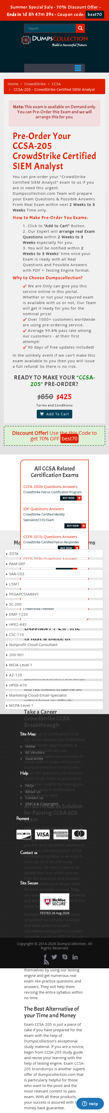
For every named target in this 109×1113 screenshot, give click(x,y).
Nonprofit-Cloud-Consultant (33, 644)
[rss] (46, 962)
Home (13, 83)
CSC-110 (16, 634)
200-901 (16, 654)
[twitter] (54, 956)
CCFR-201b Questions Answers (50, 536)
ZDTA (13, 553)
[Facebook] (45, 956)
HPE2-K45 (17, 624)
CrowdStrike (35, 83)
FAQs (29, 785)
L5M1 (13, 583)
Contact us (34, 798)
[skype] (64, 956)
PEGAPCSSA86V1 (23, 593)
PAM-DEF (16, 563)
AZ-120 (15, 674)
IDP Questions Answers (43, 508)
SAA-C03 (16, 573)
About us (33, 791)
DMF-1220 (18, 614)
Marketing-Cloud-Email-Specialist (37, 695)
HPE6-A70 (17, 685)
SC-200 (15, 604)
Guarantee (34, 758)
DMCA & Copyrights (42, 804)
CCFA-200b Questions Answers (50, 486)
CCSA (56, 83)
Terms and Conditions (55, 405)
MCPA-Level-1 (20, 705)
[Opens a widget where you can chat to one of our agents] (90, 1104)
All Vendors (35, 752)
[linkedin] (75, 956)
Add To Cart (56, 414)
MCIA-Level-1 (20, 664)
